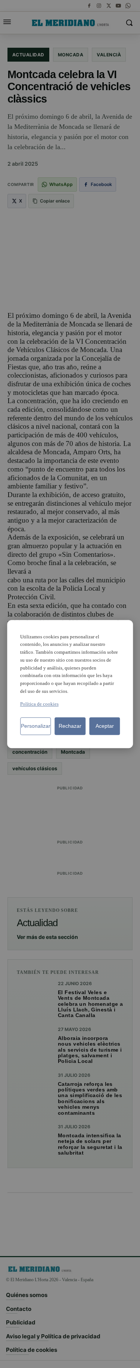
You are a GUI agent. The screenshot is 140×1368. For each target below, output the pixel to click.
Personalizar (35, 726)
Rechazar (70, 726)
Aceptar (105, 726)
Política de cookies (39, 704)
